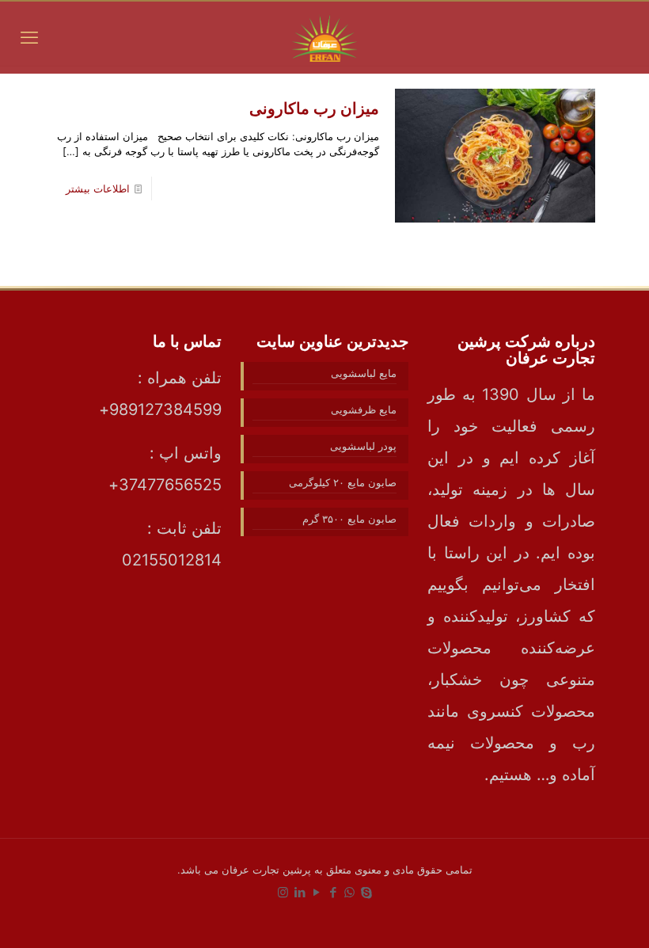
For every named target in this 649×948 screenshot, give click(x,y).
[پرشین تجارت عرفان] (324, 37)
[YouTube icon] (316, 892)
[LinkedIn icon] (300, 892)
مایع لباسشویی (364, 373)
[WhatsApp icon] (349, 892)
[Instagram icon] (283, 892)
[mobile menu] (29, 37)
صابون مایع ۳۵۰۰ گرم (349, 518)
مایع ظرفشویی (364, 409)
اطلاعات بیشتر (98, 188)
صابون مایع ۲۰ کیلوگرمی (343, 482)
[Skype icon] (366, 892)
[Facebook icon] (333, 892)
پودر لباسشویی (363, 446)
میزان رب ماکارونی (314, 108)
